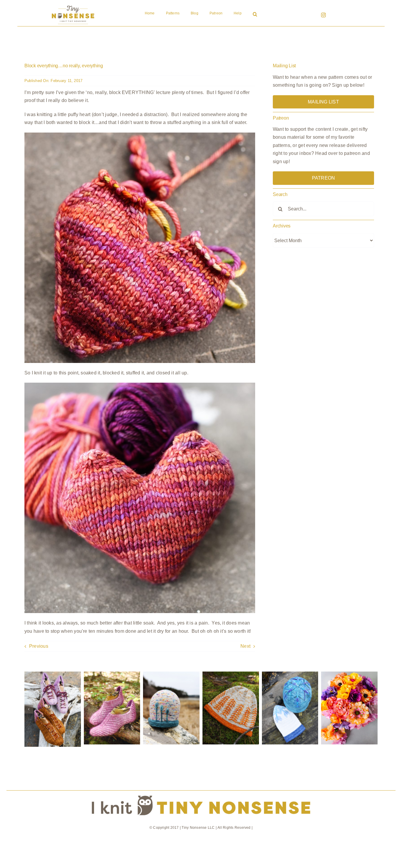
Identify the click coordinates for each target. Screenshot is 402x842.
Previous (38, 646)
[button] (255, 14)
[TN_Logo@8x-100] (73, 5)
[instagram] (323, 15)
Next (245, 646)
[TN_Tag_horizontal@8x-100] (201, 792)
